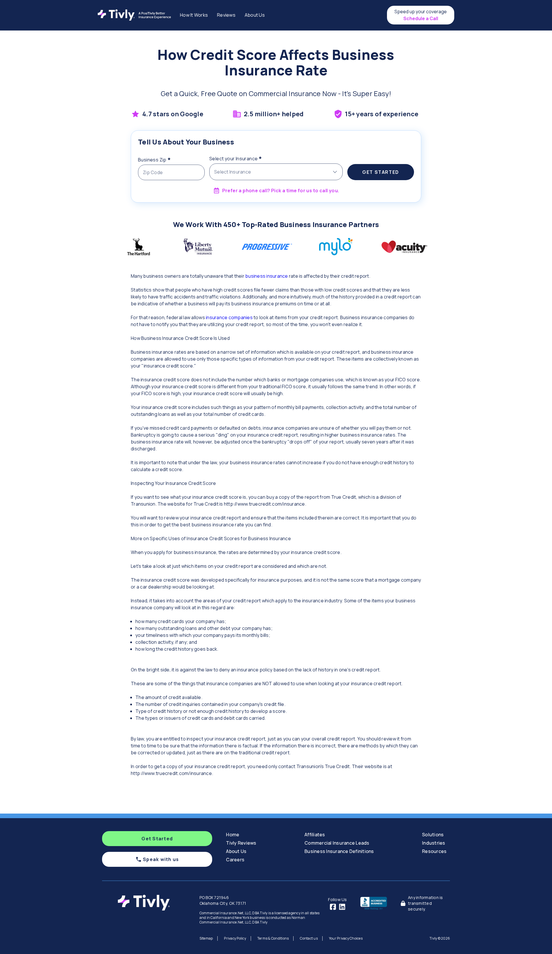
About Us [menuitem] (255, 15)
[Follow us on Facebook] (332, 906)
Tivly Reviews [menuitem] (241, 843)
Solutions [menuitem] (433, 834)
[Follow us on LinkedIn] (342, 906)
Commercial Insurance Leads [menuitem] (336, 843)
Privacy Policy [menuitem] (235, 938)
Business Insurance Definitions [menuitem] (339, 851)
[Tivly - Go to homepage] (136, 15)
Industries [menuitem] (433, 843)
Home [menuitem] (232, 834)
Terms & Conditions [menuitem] (273, 938)
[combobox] (276, 171)
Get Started (380, 172)
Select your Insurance (247, 157)
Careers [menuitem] (235, 859)
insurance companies (229, 317)
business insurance (266, 276)
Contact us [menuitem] (309, 938)
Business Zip (165, 158)
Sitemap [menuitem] (206, 938)
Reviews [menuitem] (226, 15)
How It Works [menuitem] (194, 15)
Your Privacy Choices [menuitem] (346, 938)
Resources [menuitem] (434, 851)
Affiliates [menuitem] (314, 834)
